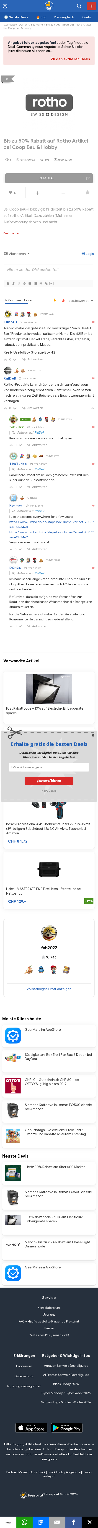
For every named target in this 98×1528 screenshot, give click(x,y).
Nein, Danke (49, 790)
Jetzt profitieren (49, 780)
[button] (49, 743)
